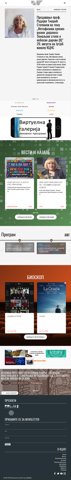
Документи (63, 468)
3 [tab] (36, 212)
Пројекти (19, 110)
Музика (51, 106)
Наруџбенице (62, 466)
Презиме (7, 438)
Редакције (63, 470)
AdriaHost (29, 478)
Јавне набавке (62, 464)
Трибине (20, 114)
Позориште (51, 110)
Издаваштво (19, 103)
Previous (2, 250)
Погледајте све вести (24, 217)
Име (6, 431)
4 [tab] (37, 212)
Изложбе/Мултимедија (19, 106)
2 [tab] (34, 212)
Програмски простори (60, 458)
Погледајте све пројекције (35, 337)
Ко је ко (64, 454)
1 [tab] (33, 212)
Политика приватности (60, 462)
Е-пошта (7, 424)
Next (69, 250)
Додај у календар (10, 393)
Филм (51, 114)
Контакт (64, 456)
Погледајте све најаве (46, 217)
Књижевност (51, 103)
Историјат (63, 460)
